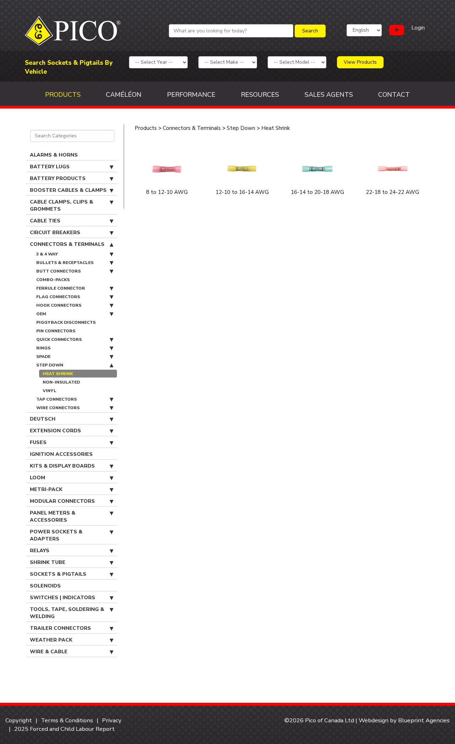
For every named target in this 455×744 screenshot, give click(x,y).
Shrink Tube (47, 562)
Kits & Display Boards (62, 466)
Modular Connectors (62, 501)
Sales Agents (329, 94)
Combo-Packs (53, 280)
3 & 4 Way (47, 254)
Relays (39, 550)
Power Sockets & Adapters (56, 535)
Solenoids (45, 585)
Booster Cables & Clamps (68, 190)
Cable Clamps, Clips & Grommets (61, 205)
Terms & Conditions (67, 720)
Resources (260, 94)
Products (63, 94)
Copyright (18, 720)
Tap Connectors (56, 399)
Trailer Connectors (60, 628)
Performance (191, 94)
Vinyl (50, 391)
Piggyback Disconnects (66, 322)
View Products (360, 62)
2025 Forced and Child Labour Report (64, 729)
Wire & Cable (49, 651)
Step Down (49, 365)
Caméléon (123, 94)
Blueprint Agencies (424, 720)
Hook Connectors (58, 305)
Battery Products (58, 178)
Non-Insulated (61, 382)
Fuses (38, 442)
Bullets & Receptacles (64, 262)
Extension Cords (55, 430)
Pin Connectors (55, 331)
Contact (394, 94)
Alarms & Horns (54, 155)
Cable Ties (45, 220)
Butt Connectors (58, 271)
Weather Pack (51, 640)
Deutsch (42, 419)
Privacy (112, 720)
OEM (41, 314)
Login (418, 27)
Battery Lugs (50, 166)
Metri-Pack (46, 489)
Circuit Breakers (55, 232)
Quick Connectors (59, 339)
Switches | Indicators (62, 597)
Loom (37, 477)
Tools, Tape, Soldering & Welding (67, 613)
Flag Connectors (58, 297)
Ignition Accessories (61, 454)
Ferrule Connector (60, 288)
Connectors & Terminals (67, 244)
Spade (43, 356)
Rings (43, 348)
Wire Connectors (58, 408)
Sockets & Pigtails (58, 574)
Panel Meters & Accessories (52, 516)
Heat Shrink (58, 373)
